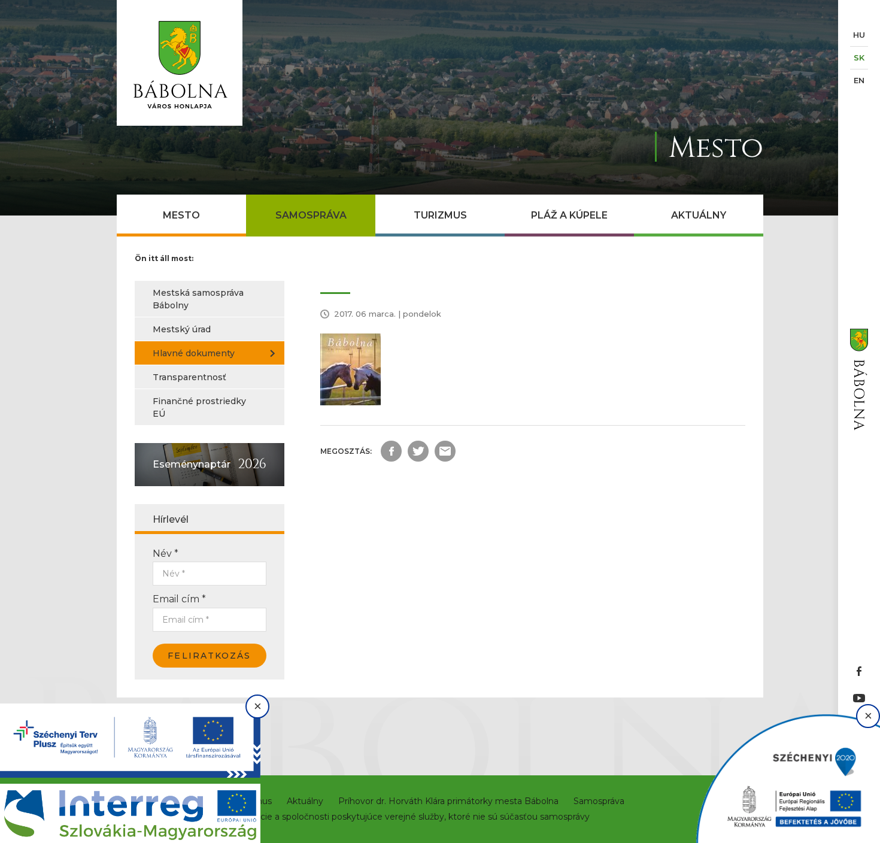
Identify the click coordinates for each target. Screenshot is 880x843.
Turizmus (440, 215)
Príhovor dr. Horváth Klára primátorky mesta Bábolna (448, 801)
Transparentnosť (189, 377)
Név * (165, 553)
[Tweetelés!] (418, 451)
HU (859, 35)
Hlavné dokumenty (194, 353)
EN (859, 80)
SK (859, 57)
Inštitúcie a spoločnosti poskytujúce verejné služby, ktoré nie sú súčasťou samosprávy (411, 816)
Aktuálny (698, 215)
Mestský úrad (182, 329)
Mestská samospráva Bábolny (198, 299)
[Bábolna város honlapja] (179, 63)
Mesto (181, 215)
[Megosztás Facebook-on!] (391, 451)
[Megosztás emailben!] (445, 451)
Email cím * (179, 599)
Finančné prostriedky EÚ (199, 407)
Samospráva (311, 215)
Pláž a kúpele (569, 215)
